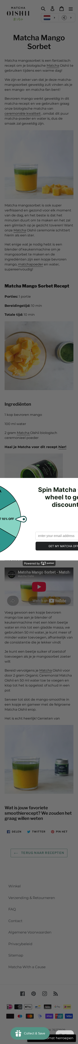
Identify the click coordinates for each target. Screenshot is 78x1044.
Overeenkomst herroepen (51, 1038)
